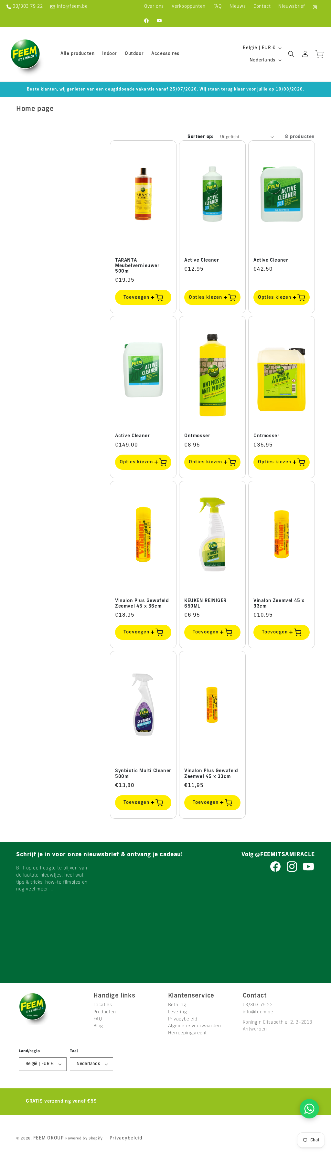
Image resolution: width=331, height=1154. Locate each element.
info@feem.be (72, 6)
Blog (98, 1026)
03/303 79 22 (28, 6)
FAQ (97, 1019)
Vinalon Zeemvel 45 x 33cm (278, 604)
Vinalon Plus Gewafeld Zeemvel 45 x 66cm (142, 604)
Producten (104, 1012)
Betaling (177, 1005)
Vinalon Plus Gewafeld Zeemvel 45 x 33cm (211, 774)
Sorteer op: (200, 137)
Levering (177, 1012)
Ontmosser (197, 436)
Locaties (102, 1005)
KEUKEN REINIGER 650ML (205, 604)
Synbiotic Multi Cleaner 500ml (143, 774)
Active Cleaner (201, 260)
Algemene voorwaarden (194, 1026)
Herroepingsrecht (187, 1033)
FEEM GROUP (49, 1138)
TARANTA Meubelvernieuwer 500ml (137, 266)
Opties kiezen (206, 297)
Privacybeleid (183, 1019)
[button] (291, 54)
